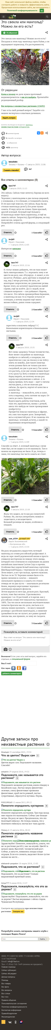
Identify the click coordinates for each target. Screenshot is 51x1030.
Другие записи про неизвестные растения (22, 741)
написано (16, 248)
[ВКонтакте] (38, 132)
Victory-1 (5, 830)
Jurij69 (11, 239)
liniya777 (5, 883)
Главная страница (8, 967)
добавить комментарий (11, 673)
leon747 (12, 185)
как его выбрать (28, 97)
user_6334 (13, 538)
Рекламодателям (8, 1017)
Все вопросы (6, 990)
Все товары (6, 983)
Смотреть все (18, 911)
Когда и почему (8, 94)
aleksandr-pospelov (9, 863)
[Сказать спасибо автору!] (47, 232)
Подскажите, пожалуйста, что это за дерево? (24, 887)
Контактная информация (11, 1010)
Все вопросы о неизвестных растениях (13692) (23, 106)
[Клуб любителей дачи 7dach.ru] (12, 16)
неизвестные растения (9, 127)
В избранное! (11, 33)
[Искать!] (47, 16)
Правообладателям (9, 1013)
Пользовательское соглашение (14, 1003)
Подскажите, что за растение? (20, 867)
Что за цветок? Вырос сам (18, 755)
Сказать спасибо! (11, 170)
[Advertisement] (25, 707)
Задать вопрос (9, 117)
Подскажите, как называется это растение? (22, 776)
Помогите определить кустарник (22, 805)
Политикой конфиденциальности (22, 10)
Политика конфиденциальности (14, 1007)
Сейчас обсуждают (8, 973)
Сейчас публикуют (8, 970)
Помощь (4, 980)
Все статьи (5, 993)
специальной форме (21, 659)
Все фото (5, 987)
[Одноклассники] (41, 132)
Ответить (8, 232)
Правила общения (8, 1000)
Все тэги (4, 997)
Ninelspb (5, 752)
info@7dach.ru (13, 961)
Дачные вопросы (8, 977)
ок (42, 10)
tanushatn (13, 436)
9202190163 (6, 802)
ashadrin (5, 771)
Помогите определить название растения (22, 834)
